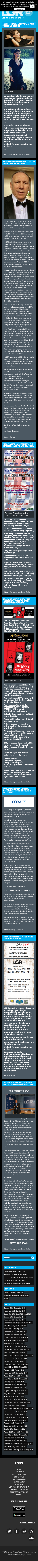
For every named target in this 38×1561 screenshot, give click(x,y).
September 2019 (20, 1388)
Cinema (12, 1293)
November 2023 (21, 1332)
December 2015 (9, 1441)
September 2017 (20, 1414)
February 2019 (9, 1396)
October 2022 (8, 1349)
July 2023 (16, 1337)
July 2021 (16, 1364)
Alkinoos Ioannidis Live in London (15, 1271)
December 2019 (9, 1385)
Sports (6, 1298)
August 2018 (18, 1402)
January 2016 (19, 1438)
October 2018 (8, 1402)
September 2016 (20, 1429)
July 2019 (16, 1391)
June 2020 (24, 1376)
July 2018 (27, 1402)
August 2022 (18, 1349)
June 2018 (7, 1405)
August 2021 (8, 1364)
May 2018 (15, 1405)
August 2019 (8, 1391)
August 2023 (8, 1337)
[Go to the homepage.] (19, 12)
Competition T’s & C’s (19, 1492)
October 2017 (8, 1414)
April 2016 (15, 1435)
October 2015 (8, 1444)
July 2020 (16, 1376)
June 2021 (24, 1364)
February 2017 (9, 1423)
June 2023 (24, 1337)
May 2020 (7, 1379)
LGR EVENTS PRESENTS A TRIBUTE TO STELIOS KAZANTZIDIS (18, 938)
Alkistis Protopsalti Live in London (15, 1274)
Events (16, 1296)
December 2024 (19, 1317)
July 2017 (16, 1417)
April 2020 (15, 1379)
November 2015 (21, 1441)
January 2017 (19, 1423)
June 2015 (7, 1447)
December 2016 (9, 1426)
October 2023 (8, 1335)
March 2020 (23, 1379)
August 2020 (8, 1376)
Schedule (19, 1484)
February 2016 (9, 1438)
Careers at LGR (19, 1474)
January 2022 (28, 1355)
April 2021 (15, 1367)
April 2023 (15, 1340)
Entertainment (9, 1296)
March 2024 (8, 1329)
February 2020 (9, 1382)
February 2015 (18, 1450)
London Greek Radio (23, 154)
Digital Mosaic (26, 1555)
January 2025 (8, 1317)
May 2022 (15, 1352)
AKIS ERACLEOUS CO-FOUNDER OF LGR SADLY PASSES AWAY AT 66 (19, 162)
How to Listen (19, 1482)
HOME (19, 1469)
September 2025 (9, 1314)
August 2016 (8, 1432)
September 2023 (20, 1335)
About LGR (19, 1472)
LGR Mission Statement (19, 1487)
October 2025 (20, 1311)
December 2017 (9, 1411)
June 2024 (7, 1326)
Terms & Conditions (19, 1489)
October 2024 (20, 1320)
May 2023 (7, 1340)
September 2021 (20, 1361)
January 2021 (19, 1370)
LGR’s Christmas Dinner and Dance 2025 (18, 1277)
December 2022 (9, 1346)
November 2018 (21, 1399)
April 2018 (23, 1405)
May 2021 (7, 1367)
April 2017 (15, 1420)
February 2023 (9, 1343)
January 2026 (8, 1308)
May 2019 (7, 1394)
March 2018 (8, 1408)
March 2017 (23, 1420)
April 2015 (23, 1447)
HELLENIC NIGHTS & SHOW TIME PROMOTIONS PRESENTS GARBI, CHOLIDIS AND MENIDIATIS (16, 601)
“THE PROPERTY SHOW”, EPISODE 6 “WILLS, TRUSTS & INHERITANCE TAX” (18, 1083)
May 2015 (15, 1447)
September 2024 (9, 1323)
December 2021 (9, 1358)
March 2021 (23, 1367)
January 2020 (19, 1382)
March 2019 (23, 1394)
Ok (32, 6)
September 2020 (21, 1373)
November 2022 (21, 1346)
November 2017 (21, 1411)
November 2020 (9, 1373)
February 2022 (18, 1355)
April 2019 (15, 1394)
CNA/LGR (19, 930)
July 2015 (29, 1444)
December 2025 (19, 1308)
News (27, 1296)
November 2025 (9, 1311)
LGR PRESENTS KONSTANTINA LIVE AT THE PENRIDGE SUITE (18, 25)
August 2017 (8, 1417)
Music (22, 1296)
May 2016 (7, 1435)
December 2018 (9, 1399)
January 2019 (19, 1396)
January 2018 (28, 1408)
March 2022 (8, 1355)
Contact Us (19, 1477)
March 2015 (8, 1450)
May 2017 (7, 1420)
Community (20, 1293)
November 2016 (21, 1426)
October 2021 (8, 1361)
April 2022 (23, 1352)
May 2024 (15, 1326)
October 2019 (8, 1388)
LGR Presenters (19, 1479)
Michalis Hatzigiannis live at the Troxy (17, 1283)
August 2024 (20, 1323)
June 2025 (27, 1314)
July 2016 (16, 1432)
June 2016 (24, 1432)
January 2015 (28, 1450)
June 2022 (7, 1352)
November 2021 (21, 1358)
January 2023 (19, 1343)
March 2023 (23, 1340)
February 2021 (9, 1370)
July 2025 (19, 1314)
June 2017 (24, 1417)
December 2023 (9, 1332)
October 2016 (8, 1429)
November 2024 (9, 1320)
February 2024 (18, 1329)
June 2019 (24, 1391)
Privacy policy (20, 9)
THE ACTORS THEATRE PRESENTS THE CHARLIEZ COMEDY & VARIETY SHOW (18, 445)
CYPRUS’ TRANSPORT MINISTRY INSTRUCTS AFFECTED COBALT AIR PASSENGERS (17, 791)
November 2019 (21, 1385)
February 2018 (18, 1408)
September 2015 (20, 1444)
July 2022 (27, 1349)
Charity (6, 1293)
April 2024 (23, 1326)
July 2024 (29, 1323)
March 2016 (23, 1435)
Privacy (19, 1494)
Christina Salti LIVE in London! (14, 1280)
